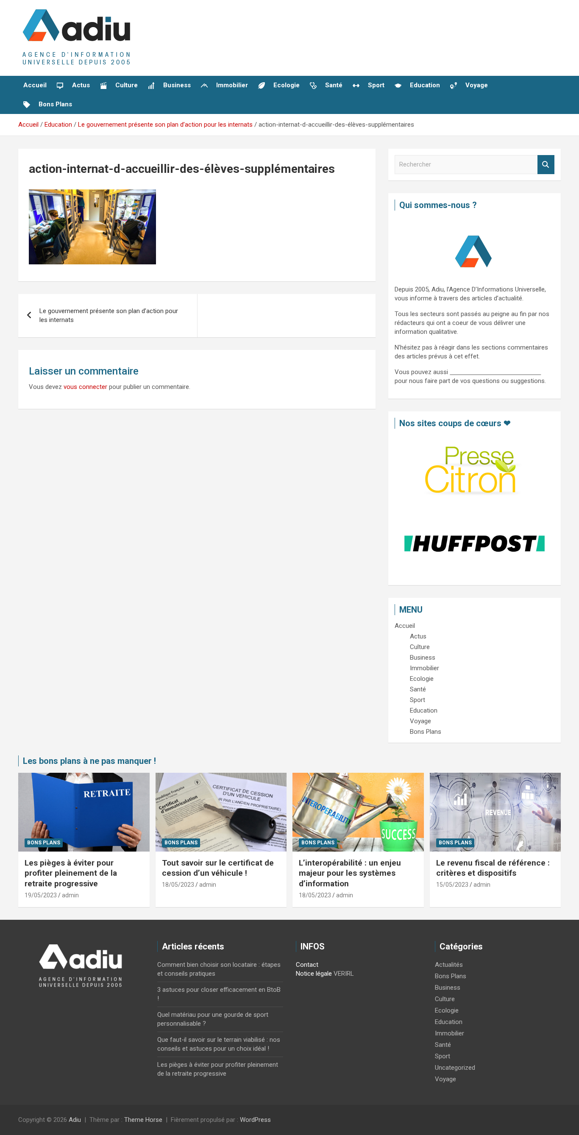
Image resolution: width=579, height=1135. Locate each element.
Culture (445, 999)
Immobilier (449, 1033)
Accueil (35, 85)
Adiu (75, 1120)
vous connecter (85, 387)
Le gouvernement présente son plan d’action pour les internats (108, 315)
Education (448, 1022)
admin (70, 895)
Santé (443, 1045)
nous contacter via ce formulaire (495, 372)
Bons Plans (43, 843)
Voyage (445, 1079)
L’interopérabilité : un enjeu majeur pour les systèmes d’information (350, 873)
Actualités (449, 964)
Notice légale (314, 973)
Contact (307, 964)
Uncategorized (455, 1067)
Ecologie (447, 1010)
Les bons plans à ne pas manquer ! (89, 761)
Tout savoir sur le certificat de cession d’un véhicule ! (218, 868)
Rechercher (545, 164)
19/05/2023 (41, 895)
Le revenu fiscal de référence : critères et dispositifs (493, 868)
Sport (442, 1056)
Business (447, 987)
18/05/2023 (178, 884)
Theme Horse (143, 1120)
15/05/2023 (452, 884)
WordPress (255, 1120)
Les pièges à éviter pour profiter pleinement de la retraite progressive (71, 873)
